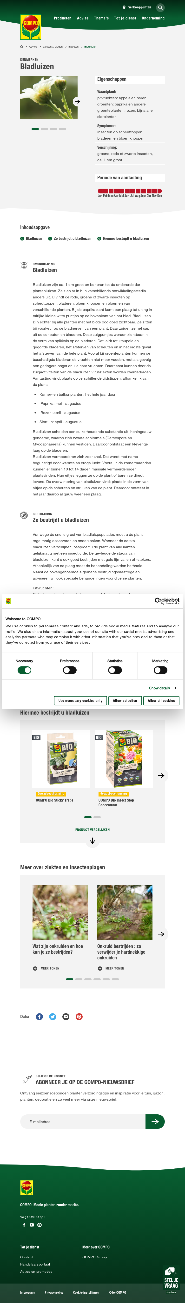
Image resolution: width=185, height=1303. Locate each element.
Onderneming (153, 19)
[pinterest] (79, 1016)
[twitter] (52, 1016)
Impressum (27, 1293)
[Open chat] (171, 1279)
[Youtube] (32, 1225)
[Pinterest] (39, 1225)
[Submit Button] (155, 1121)
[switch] (70, 670)
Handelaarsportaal (35, 1264)
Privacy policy (54, 1293)
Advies (83, 19)
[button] (35, 129)
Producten (63, 19)
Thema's (101, 19)
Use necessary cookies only (80, 701)
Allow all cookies (161, 701)
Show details (159, 688)
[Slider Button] (77, 101)
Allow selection (125, 701)
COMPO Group (94, 1257)
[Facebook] (24, 1225)
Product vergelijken (92, 830)
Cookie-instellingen (86, 1293)
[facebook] (39, 1016)
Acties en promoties (36, 1271)
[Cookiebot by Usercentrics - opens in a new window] (158, 601)
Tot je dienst (125, 19)
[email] (65, 1016)
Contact (26, 1257)
